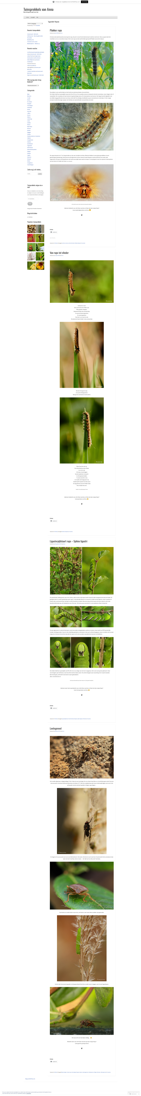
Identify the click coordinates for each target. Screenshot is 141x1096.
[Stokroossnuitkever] (31, 229)
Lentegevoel (56, 728)
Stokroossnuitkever (31, 65)
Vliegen (95, 1072)
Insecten (29, 111)
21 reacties (83, 243)
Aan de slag (84, 1)
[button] (66, 65)
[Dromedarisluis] (40, 229)
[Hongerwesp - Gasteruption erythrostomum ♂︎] (31, 238)
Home (27, 17)
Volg (30, 203)
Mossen (29, 128)
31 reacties (71, 531)
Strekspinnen (91, 1072)
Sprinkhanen (30, 143)
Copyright (33, 17)
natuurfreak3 (30, 56)
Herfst (28, 109)
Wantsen (98, 1072)
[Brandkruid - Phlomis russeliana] (31, 265)
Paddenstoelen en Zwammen (33, 136)
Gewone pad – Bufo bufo (32, 34)
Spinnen (81, 1072)
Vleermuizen (30, 147)
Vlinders (56, 243)
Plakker (76, 243)
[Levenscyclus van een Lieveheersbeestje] (31, 247)
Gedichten (29, 107)
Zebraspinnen (103, 1072)
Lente (28, 121)
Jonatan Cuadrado (31, 71)
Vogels (28, 155)
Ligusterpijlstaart (65, 718)
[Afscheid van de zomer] (40, 265)
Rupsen (79, 243)
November (29, 38)
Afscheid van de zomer (32, 41)
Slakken (29, 138)
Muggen (29, 132)
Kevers (28, 115)
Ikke (37, 17)
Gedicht (63, 531)
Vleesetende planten (31, 149)
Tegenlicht (29, 145)
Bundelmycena (30, 39)
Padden (29, 134)
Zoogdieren (30, 163)
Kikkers (29, 117)
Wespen (29, 159)
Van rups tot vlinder (59, 253)
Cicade (28, 98)
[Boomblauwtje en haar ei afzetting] (40, 247)
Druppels (29, 103)
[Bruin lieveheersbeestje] (40, 256)
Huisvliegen (74, 1072)
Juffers (28, 113)
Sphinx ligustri (80, 718)
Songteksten (30, 140)
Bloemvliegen (63, 1072)
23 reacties (89, 718)
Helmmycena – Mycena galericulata (35, 36)
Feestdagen (30, 105)
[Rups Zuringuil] (40, 238)
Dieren (28, 100)
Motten (28, 130)
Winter (56, 1072)
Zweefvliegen (30, 164)
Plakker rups (56, 30)
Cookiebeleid (28, 1093)
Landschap (29, 119)
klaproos (29, 75)
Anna (61, 33)
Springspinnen (85, 1072)
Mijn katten (29, 126)
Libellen (29, 122)
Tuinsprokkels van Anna (38, 9)
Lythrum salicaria (65, 243)
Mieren (28, 124)
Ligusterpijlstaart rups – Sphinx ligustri (68, 541)
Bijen (28, 94)
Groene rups (69, 1072)
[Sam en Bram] (31, 256)
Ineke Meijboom (30, 59)
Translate (38, 25)
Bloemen (29, 96)
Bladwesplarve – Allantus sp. (33, 43)
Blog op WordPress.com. (30, 1078)
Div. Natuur (29, 101)
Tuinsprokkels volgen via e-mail (35, 186)
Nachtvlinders (71, 243)
